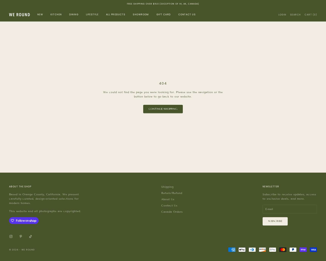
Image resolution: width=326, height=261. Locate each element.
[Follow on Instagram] (11, 236)
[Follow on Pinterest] (21, 236)
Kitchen (56, 14)
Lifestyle (92, 14)
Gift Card (163, 14)
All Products (115, 14)
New (40, 14)
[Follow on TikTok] (30, 236)
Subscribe (275, 221)
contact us (187, 14)
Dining (73, 14)
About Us (168, 199)
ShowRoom (141, 14)
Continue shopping (163, 108)
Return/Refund (171, 193)
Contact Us (169, 205)
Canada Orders (172, 211)
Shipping (167, 186)
